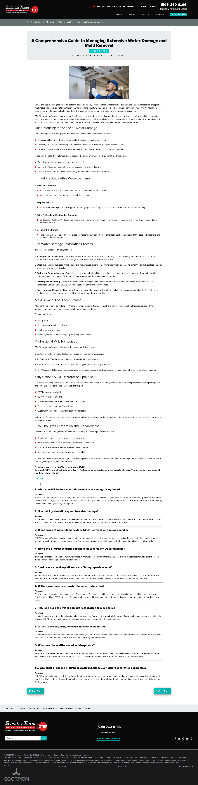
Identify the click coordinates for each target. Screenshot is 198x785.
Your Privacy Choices (186, 766)
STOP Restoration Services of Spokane (116, 6)
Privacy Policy (123, 766)
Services (119, 14)
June (78, 22)
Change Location (148, 6)
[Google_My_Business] (171, 739)
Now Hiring (159, 14)
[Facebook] (175, 739)
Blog (60, 22)
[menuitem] (119, 14)
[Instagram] (183, 739)
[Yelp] (192, 739)
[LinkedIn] (187, 739)
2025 (69, 22)
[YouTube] (179, 739)
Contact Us (178, 14)
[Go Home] (28, 22)
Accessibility (63, 766)
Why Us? (131, 14)
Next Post (162, 691)
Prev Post (35, 691)
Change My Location (108, 739)
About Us (145, 14)
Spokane (37, 22)
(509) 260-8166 (173, 5)
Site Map (7, 766)
